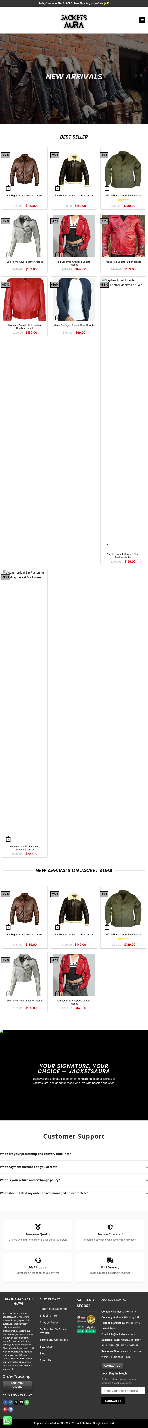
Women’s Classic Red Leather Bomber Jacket (24, 327)
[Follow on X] (16, 1402)
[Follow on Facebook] (5, 1402)
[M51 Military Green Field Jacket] (123, 170)
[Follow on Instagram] (10, 1402)
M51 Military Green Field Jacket (123, 195)
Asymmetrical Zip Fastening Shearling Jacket (24, 848)
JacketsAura (83, 1423)
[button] (5, 20)
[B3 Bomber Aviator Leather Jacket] (74, 170)
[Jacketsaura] (74, 20)
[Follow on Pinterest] (5, 1409)
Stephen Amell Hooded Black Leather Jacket (123, 556)
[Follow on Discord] (10, 1409)
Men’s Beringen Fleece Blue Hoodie (74, 325)
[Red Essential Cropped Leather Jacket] (74, 236)
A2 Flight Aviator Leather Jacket (24, 195)
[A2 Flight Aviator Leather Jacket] (24, 170)
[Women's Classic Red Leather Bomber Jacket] (24, 299)
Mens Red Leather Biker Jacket (123, 261)
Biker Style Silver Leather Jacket (25, 261)
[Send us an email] (21, 1402)
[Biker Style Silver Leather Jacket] (24, 236)
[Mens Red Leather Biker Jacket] (123, 236)
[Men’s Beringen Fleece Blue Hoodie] (74, 299)
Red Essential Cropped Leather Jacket (73, 263)
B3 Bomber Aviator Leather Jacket (74, 195)
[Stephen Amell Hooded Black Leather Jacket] (123, 414)
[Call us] (26, 1402)
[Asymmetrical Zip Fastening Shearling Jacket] (24, 706)
